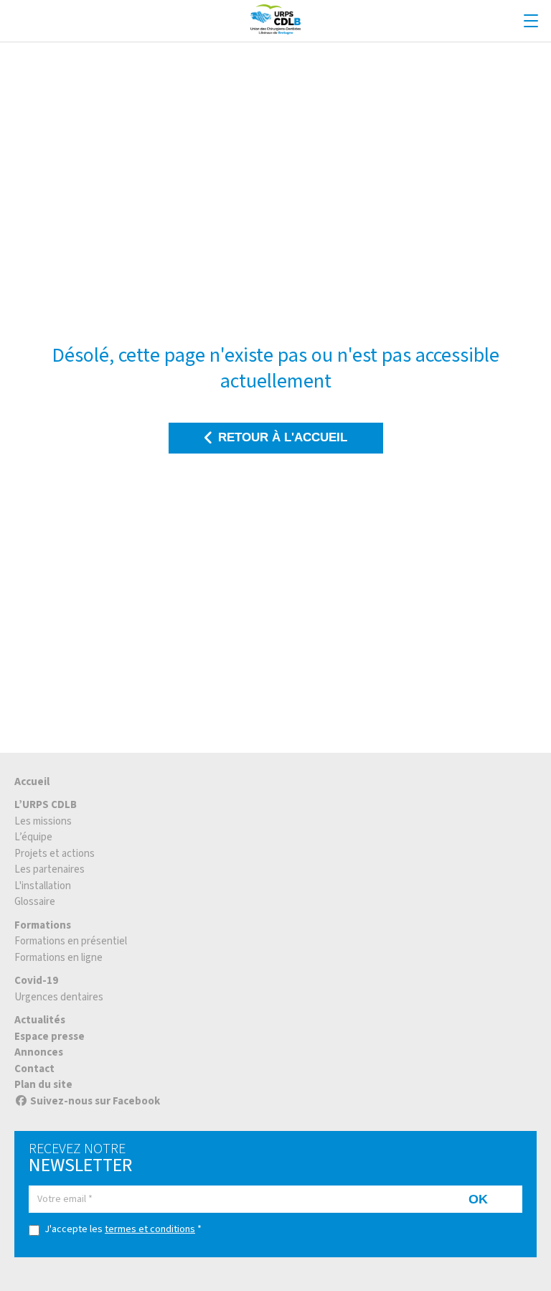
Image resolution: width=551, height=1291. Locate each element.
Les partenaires (49, 869)
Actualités (39, 1020)
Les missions (43, 821)
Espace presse (49, 1036)
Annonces (38, 1052)
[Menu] (531, 21)
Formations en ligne (58, 957)
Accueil (32, 781)
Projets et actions (54, 853)
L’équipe (33, 837)
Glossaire (34, 901)
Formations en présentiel (70, 941)
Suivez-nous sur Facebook (95, 1101)
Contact (34, 1068)
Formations (42, 925)
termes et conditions (150, 1229)
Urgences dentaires (58, 997)
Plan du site (43, 1084)
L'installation (42, 885)
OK (478, 1199)
